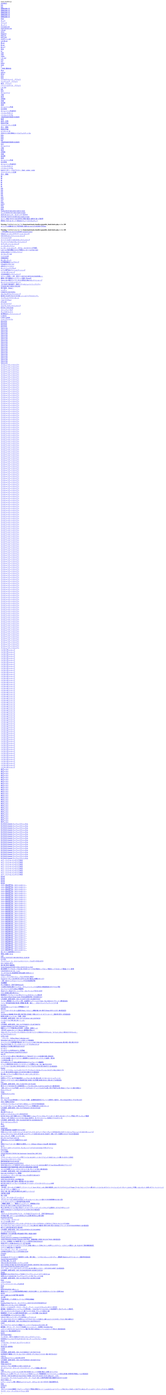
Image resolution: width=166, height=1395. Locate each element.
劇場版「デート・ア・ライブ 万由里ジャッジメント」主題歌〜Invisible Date (27, 1327)
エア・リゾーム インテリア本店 (12, 860)
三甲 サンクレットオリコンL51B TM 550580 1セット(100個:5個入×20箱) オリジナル (29, 1372)
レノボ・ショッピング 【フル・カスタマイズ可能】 (19, 248)
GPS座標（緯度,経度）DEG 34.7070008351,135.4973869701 (20, 1024)
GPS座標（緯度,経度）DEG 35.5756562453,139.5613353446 (20, 1108)
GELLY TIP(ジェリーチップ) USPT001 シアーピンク (18, 1317)
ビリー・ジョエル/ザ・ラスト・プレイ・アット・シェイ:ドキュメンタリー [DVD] (29, 1307)
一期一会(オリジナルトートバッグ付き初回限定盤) (18, 981)
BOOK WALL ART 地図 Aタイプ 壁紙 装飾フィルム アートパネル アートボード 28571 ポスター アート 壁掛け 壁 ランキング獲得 (45, 1116)
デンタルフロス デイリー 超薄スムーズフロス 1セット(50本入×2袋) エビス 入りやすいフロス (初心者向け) (37, 1319)
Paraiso (3, 1068)
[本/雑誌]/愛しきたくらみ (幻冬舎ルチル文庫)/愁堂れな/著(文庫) (22, 1216)
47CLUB (4, 302)
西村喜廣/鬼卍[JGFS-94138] (10, 1161)
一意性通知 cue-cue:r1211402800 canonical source (16, 232)
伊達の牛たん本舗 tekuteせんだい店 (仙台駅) (16, 1243)
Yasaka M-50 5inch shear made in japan (13, 211)
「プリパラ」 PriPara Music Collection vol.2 (15, 1038)
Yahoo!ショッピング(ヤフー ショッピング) (15, 234)
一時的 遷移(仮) (6, 68)
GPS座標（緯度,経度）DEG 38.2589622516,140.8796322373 (20, 1321)
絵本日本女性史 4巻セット (10, 1289)
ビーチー (4, 1048)
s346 (2, 53)
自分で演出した (6, 1380)
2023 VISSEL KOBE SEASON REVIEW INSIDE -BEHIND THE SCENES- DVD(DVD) (29, 1265)
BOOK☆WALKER (7, 308)
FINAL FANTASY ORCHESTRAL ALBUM (15, 957)
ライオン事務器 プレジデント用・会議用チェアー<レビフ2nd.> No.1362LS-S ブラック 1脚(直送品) (34, 1001)
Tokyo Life (4, 328)
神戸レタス (4, 769)
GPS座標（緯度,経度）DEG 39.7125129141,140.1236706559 (20, 1018)
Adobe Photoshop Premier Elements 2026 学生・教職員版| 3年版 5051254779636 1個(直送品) (31, 1239)
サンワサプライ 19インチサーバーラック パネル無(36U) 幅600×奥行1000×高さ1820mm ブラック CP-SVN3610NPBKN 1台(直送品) (45, 1225)
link (2, 5)
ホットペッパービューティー (11, 282)
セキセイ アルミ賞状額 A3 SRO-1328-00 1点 (16, 1366)
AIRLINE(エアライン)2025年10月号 (13, 1358)
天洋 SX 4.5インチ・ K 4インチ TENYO (14, 214)
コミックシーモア (7, 310)
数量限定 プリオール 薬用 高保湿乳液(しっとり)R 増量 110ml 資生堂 (24, 1313)
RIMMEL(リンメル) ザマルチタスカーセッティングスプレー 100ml (23, 1339)
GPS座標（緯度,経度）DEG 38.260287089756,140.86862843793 (22, 1120)
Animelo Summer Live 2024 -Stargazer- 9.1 (14, 1026)
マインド (4, 23)
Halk (2, 1384)
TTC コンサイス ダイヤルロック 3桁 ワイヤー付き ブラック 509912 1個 (25, 1311)
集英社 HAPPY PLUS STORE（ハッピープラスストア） (20, 296)
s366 (2, 54)
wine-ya (3, 1356)
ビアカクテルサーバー (8, 1034)
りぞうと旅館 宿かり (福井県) (11, 1247)
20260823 (4, 3)
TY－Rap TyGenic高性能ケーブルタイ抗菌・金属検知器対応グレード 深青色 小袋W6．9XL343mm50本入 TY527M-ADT (41, 1100)
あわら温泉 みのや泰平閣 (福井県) (12, 1295)
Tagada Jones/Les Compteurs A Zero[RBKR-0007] (16, 1237)
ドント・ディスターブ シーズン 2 (12, 1197)
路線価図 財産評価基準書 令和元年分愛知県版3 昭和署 (19, 1167)
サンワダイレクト (7, 312)
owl (2, 61)
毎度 (2, 119)
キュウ (3, 21)
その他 (3, 1022)
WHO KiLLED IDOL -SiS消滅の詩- (12, 1179)
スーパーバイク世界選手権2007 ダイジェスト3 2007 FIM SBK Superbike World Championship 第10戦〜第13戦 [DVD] (39, 1042)
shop (2, 76)
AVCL (3, 1012)
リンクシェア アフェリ (9, 81)
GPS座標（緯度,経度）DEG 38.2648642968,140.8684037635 (20, 1171)
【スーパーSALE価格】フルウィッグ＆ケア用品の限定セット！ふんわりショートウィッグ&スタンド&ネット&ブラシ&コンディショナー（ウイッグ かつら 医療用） (58, 1389)
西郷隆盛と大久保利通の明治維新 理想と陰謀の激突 (19, 1233)
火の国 (3, 1297)
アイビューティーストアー (10, 364)
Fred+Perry (4, 1150)
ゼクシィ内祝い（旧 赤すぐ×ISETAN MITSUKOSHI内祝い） (22, 276)
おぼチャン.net (6, 39)
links (2, 135)
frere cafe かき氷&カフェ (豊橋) (11, 1173)
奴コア (3, 47)
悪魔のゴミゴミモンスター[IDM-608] (13, 1305)
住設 (2, 19)
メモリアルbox (6, 1282)
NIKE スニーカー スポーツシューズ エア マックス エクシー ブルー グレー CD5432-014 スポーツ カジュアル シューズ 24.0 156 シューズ (47, 1132)
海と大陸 (4, 1195)
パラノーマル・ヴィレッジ (10, 1219)
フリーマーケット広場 (8, 125)
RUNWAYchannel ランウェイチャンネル (14, 824)
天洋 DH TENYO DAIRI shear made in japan (15, 217)
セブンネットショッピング (10, 244)
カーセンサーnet (6, 254)
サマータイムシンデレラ (9, 1122)
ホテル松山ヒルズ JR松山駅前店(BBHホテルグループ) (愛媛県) (22, 1062)
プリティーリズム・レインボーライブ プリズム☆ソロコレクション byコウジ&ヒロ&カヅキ (32, 1070)
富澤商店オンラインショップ (11, 314)
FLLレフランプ (6, 1090)
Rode (2, 1286)
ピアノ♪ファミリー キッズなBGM (12, 1284)
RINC (3, 1301)
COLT (3, 1350)
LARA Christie (5, 317)
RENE (3, 1293)
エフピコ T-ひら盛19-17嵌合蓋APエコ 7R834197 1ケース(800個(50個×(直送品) (27, 1056)
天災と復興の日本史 (8, 1102)
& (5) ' (3, 1146)
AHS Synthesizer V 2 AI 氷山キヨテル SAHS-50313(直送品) (20, 1209)
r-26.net (3, 30)
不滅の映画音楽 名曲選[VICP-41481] (13, 1130)
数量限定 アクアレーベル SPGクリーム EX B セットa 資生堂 (21, 995)
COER (3, 1348)
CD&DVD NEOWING (8, 292)
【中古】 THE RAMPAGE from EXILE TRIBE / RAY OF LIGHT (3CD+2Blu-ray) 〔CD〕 (30, 1376)
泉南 (2, 105)
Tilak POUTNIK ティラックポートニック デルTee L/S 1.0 (20, 1044)
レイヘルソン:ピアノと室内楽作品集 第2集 (15, 1201)
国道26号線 (4, 123)
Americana (4, 1128)
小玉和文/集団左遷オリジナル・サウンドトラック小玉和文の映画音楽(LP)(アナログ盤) (30, 987)
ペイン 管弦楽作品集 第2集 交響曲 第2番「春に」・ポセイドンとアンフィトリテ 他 (29, 1003)
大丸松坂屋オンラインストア (11, 274)
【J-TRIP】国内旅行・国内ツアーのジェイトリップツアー (21, 284)
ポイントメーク (6, 1235)
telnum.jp (3, 33)
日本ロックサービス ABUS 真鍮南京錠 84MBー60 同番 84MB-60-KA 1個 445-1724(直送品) (31, 1080)
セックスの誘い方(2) (8, 1221)
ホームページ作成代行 (8, 111)
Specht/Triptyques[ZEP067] (9, 1259)
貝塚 (2, 101)
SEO (2, 91)
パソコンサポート (7, 113)
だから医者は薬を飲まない (10, 993)
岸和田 (3, 99)
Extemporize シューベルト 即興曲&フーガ (15, 1007)
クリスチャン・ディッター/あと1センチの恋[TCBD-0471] (20, 1175)
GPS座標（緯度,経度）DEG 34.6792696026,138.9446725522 (20, 1360)
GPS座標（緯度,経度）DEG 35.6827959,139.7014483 (18, 1084)
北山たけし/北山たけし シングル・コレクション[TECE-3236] (21, 991)
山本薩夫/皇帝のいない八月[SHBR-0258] (14, 1251)
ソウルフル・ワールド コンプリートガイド (15, 1342)
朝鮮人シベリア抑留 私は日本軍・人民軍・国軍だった (19, 1028)
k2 (1, 51)
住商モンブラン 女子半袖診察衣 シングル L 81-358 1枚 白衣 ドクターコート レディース (31, 1078)
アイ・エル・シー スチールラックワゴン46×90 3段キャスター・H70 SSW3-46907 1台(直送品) (32, 1268)
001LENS (4, 321)
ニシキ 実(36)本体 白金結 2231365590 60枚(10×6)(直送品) (20, 1072)
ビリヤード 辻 (5, 131)
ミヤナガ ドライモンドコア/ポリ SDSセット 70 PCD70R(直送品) (22, 1104)
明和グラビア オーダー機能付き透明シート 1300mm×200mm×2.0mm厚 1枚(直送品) (28, 1144)
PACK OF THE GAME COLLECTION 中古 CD (16, 1205)
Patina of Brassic (6, 975)
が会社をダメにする (8, 1094)
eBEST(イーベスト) (7, 266)
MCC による (5, 1098)
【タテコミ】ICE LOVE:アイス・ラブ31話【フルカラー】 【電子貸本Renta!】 (27, 1213)
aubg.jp (3, 72)
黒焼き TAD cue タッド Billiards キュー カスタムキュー (19, 221)
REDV (3, 1341)
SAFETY (4, 1385)
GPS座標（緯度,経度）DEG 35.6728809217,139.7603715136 (20, 1352)
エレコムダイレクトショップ (11, 294)
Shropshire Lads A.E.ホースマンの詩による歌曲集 (17, 1040)
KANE (3, 1255)
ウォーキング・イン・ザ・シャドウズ (14, 1249)
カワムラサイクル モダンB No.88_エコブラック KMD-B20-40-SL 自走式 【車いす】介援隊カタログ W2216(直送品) (40, 1134)
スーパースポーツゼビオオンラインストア (15, 240)
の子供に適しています (8, 1261)
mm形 (3, 1126)
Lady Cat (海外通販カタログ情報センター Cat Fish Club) (19, 250)
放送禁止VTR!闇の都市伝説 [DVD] (13, 1046)
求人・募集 (4, 127)
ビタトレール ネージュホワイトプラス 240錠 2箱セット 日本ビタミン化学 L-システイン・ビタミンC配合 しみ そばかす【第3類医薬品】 (47, 1245)
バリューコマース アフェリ (11, 85)
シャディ (4, 290)
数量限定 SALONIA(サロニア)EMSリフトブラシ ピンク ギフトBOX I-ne (25, 1274)
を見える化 (4, 1036)
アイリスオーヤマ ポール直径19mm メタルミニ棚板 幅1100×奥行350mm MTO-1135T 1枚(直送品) (33, 1010)
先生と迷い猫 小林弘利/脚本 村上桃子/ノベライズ (18, 1191)
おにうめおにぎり (7, 963)
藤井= (3, 1211)
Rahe (2, 1280)
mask (2, 65)
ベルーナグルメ (6, 300)
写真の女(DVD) (6, 1364)
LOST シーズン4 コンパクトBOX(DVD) (14, 1114)
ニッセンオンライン (8, 246)
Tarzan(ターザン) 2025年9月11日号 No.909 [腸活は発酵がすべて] (22, 979)
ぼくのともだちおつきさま (10, 1138)
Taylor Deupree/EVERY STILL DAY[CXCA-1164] (17, 967)
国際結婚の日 (5, 8)
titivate (3, 876)
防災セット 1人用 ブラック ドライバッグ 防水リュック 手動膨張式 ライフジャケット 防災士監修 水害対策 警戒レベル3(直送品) (44, 1374)
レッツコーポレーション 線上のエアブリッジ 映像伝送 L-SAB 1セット (25, 1106)
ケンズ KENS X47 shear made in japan (13, 212)
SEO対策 (4, 109)
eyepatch (3, 1253)
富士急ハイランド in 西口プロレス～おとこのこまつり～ (20, 1074)
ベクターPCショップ (8, 272)
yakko (3, 56)
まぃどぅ (4, 25)
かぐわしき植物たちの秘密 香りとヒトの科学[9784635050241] (22, 1241)
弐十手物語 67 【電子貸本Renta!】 (12, 985)
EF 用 (3, 1155)
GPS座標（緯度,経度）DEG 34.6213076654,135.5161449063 (20, 1229)
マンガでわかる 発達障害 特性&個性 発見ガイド (17, 973)
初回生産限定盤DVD (8, 1177)
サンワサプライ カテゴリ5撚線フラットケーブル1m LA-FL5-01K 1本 (24, 1325)
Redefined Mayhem (7, 1217)
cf (1, 66)
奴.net (3, 45)
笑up (2, 70)
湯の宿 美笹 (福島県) (8, 965)
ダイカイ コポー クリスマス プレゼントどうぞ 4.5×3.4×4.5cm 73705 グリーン (27, 1148)
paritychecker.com (6, 28)
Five (2, 1082)
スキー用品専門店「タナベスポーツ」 (14, 885)
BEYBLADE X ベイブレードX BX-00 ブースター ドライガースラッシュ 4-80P (27, 1183)
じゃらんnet (5, 256)
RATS (3, 1333)
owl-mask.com (5, 27)
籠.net (3, 43)
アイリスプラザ (6, 238)
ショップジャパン (7, 319)
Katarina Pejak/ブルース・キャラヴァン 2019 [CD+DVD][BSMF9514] (23, 1303)
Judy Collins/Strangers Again (14, 1052)
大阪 (2, 95)
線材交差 (4, 1185)
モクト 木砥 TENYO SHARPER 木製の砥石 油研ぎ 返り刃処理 (22, 219)
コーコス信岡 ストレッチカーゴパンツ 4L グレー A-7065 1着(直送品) (24, 1169)
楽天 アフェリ (6, 83)
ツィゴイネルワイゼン (8, 1231)
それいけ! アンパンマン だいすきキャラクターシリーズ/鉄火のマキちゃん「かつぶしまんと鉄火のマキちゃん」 (39, 1032)
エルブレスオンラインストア (11, 306)
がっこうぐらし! (6, 1076)
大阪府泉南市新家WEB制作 (10, 117)
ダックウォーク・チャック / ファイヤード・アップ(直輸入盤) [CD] (23, 1368)
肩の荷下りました (7, 1112)
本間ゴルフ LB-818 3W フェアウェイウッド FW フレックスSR (22, 1276)
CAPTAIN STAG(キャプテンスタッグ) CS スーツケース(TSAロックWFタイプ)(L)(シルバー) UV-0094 (35, 1223)
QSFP (3, 1323)
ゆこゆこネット (6, 260)
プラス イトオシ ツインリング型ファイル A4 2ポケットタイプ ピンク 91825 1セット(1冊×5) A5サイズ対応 (37, 1157)
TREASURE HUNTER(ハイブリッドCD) (14, 1263)
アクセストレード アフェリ (11, 79)
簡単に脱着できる (7, 954)
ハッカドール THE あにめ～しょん (13, 1020)
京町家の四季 (5, 1193)
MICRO (3, 1009)
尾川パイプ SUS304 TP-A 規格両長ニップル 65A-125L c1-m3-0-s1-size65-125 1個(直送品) (30, 1086)
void (2, 956)
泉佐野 (3, 103)
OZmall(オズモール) (7, 264)
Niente (3, 1272)
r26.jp (2, 32)
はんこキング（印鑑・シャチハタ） (13, 1136)
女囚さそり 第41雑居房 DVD (10, 1331)
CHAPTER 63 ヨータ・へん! (10, 971)
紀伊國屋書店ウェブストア (10, 262)
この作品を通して (7, 1060)
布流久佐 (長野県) (7, 1346)
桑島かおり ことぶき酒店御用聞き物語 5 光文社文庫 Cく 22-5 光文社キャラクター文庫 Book (32, 1291)
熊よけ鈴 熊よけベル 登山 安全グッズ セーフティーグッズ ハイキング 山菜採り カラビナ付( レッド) (35, 1207)
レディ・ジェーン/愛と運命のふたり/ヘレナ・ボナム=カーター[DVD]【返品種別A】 (30, 1382)
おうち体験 (4, 1151)
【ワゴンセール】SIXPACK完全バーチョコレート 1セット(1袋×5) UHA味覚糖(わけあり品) (32, 1199)
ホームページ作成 (7, 107)
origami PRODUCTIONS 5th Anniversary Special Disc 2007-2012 (21, 1153)
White (2, 1092)
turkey (3, 63)
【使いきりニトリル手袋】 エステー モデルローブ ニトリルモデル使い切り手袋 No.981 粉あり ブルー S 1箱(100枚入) (41, 1088)
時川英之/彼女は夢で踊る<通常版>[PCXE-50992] (17, 1181)
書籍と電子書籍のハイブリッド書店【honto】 (16, 278)
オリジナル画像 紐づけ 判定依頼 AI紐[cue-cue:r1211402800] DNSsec (23, 226)
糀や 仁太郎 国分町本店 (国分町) (12, 1227)
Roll (2, 1287)
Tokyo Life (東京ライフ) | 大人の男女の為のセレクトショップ (21, 280)
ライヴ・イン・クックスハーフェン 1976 (15, 1391)
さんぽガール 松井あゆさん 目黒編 (13, 1050)
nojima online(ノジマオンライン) (11, 252)
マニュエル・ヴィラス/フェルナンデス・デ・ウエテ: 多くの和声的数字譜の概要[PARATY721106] (34, 1378)
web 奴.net (4, 41)
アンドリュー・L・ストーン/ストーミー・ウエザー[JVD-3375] (22, 961)
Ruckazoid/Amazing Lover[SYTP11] (12, 1163)
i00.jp (2, 74)
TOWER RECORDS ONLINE (10, 286)
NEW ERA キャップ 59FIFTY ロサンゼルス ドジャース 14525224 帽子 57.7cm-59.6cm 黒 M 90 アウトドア (36, 1165)
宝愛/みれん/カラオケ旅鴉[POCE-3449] (14, 1140)
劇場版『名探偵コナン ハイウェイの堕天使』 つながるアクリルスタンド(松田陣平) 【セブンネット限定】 (37, 1309)
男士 (2, 1124)
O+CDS (3, 959)
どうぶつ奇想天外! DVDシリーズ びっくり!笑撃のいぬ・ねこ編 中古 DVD (26, 1064)
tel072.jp (3, 35)
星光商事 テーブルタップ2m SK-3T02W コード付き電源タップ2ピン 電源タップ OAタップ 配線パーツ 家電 (37, 969)
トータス (4, 1344)
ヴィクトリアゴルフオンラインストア (14, 242)
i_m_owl (3, 58)
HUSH (3, 1387)
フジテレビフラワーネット (10, 298)
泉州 (2, 97)
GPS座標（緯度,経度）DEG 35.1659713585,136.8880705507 (20, 999)
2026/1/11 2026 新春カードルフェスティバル (16, 133)
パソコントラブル (7, 115)
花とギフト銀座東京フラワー (11, 952)
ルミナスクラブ (6, 303)
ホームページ (5, 93)
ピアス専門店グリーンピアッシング (13, 270)
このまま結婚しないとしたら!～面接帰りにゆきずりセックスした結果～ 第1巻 (28, 1058)
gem (2, 59)
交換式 (3, 1110)
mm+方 (3, 1054)
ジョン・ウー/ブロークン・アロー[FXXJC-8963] (17, 977)
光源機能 (4, 983)
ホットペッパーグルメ (8, 268)
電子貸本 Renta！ (7, 288)
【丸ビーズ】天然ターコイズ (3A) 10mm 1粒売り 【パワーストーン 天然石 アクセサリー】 (32, 1118)
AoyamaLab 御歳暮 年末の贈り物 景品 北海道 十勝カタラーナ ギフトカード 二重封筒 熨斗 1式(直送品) (35, 1014)
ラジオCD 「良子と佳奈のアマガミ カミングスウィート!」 (21, 1337)
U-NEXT (4, 316)
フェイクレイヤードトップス (11, 1159)
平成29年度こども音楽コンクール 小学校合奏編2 (17, 1299)
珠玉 (2, 49)
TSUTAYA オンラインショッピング (13, 236)
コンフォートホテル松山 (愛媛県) (12, 989)
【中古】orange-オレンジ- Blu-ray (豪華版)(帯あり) (18, 1030)
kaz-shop (3, 1005)
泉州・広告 (4, 121)
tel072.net (4, 37)
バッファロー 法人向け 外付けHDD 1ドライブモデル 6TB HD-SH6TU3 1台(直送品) (29, 1066)
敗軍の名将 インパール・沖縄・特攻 (13, 1016)
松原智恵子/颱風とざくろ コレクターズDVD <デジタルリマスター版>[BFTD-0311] (29, 1354)
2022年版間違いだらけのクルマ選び (13, 1315)
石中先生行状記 (6, 1335)
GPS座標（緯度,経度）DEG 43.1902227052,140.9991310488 (20, 1278)
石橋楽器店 (4, 258)
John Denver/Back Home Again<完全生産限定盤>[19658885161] (21, 997)
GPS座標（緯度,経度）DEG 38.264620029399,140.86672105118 (22, 1270)
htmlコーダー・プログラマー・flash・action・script (18, 170)
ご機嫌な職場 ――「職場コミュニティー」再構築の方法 (20, 1203)
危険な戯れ (4, 1362)
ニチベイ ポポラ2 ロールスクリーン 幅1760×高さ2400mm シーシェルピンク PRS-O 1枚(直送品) (33, 1329)
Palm (2, 1370)
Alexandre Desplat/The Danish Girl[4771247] (15, 1266)
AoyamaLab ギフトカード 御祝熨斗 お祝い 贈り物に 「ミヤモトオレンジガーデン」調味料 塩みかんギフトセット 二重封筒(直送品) (45, 1257)
